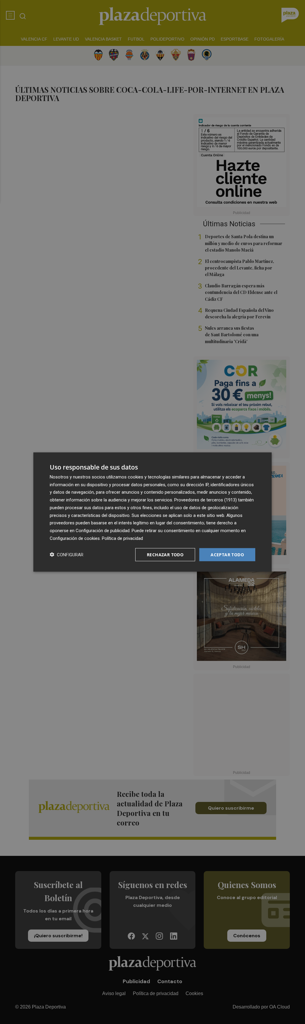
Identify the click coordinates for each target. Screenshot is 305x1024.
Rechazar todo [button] (165, 554)
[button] (66, 554)
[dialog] (152, 512)
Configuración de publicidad (103, 530)
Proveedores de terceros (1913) (205, 500)
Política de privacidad (122, 538)
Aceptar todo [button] (227, 554)
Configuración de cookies (75, 538)
